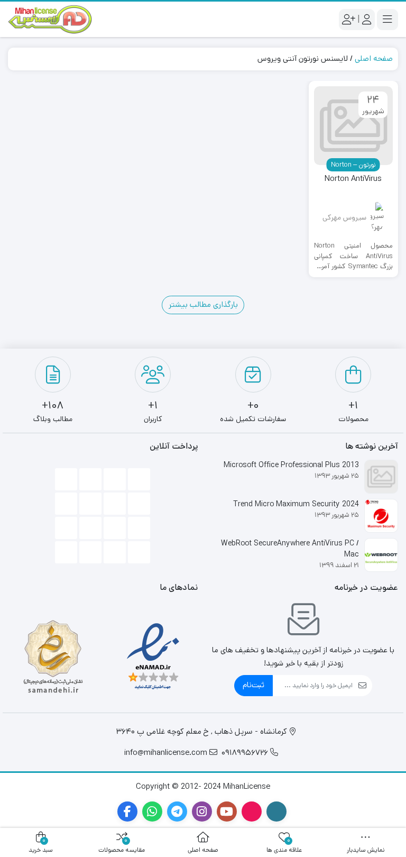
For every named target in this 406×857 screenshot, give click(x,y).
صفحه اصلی (374, 58)
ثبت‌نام (253, 684)
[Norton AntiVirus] (353, 126)
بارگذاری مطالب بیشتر (203, 304)
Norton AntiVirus (353, 178)
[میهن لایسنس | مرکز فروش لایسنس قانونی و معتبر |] (50, 19)
